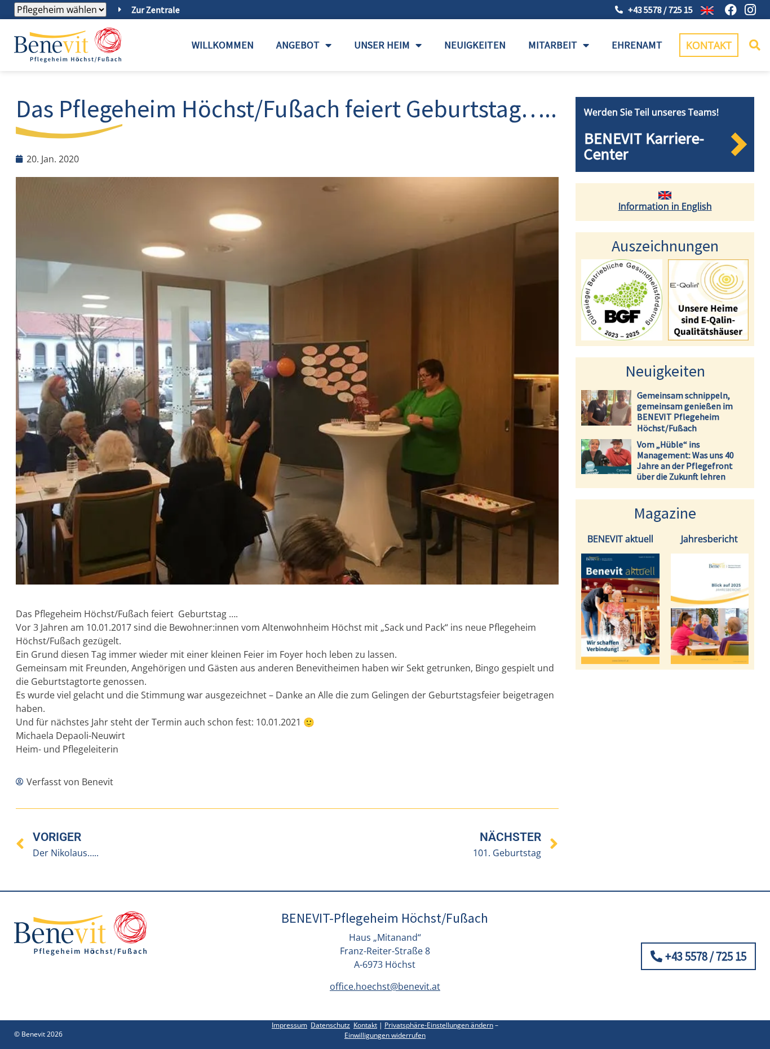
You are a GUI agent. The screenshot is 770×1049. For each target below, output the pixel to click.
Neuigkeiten (475, 44)
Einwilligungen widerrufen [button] (385, 1035)
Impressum (289, 1025)
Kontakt (365, 1025)
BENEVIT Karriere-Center (644, 146)
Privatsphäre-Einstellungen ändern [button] (438, 1025)
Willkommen (223, 44)
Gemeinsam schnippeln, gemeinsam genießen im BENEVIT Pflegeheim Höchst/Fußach (685, 411)
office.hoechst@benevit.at (385, 986)
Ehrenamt (637, 44)
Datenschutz (330, 1025)
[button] (755, 45)
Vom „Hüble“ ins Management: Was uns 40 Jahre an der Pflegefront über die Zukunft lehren (685, 461)
